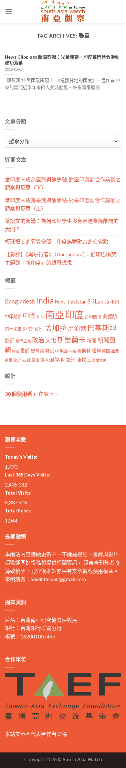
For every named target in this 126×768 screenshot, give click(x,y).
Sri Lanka (98, 301)
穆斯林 (84, 350)
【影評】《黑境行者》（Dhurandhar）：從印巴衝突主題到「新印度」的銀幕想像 (60, 258)
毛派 (64, 350)
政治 (38, 340)
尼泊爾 (77, 328)
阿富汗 (68, 359)
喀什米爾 (13, 329)
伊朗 (40, 316)
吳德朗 (109, 316)
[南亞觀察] (63, 11)
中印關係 (13, 316)
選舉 (54, 359)
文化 (50, 340)
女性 (39, 329)
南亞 (54, 314)
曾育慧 (37, 350)
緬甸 (96, 350)
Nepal (61, 301)
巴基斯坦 (102, 328)
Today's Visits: (21, 457)
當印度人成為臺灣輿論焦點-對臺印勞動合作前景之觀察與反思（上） (63, 204)
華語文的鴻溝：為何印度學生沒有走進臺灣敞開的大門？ (62, 225)
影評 (10, 340)
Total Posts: (18, 510)
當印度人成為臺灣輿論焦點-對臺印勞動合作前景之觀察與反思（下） (63, 183)
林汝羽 (52, 350)
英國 (8, 360)
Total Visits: (18, 493)
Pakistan (77, 301)
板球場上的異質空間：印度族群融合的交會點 (56, 241)
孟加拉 (56, 328)
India (45, 300)
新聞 (91, 340)
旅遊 (15, 351)
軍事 (44, 360)
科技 (72, 351)
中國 (29, 315)
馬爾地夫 (99, 360)
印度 (74, 314)
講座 (35, 360)
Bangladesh (20, 301)
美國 (106, 351)
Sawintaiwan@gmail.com (58, 579)
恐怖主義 (23, 340)
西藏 (26, 359)
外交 (28, 329)
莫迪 (17, 359)
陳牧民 (84, 359)
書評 (25, 350)
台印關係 (93, 316)
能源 (115, 351)
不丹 (114, 301)
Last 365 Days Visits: (27, 474)
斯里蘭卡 (71, 339)
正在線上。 (32, 394)
